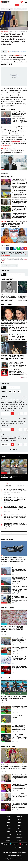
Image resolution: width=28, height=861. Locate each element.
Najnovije (7, 539)
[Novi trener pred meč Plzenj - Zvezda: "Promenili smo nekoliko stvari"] (6, 710)
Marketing (8, 852)
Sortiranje (4, 391)
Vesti (2, 31)
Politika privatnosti (11, 855)
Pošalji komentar (16, 274)
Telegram (7, 255)
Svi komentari (14, 449)
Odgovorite (5, 414)
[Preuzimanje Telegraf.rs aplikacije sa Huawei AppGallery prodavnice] (23, 844)
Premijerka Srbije (13, 265)
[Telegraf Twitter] (12, 847)
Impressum (14, 852)
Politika (6, 31)
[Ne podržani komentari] (19, 391)
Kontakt (19, 855)
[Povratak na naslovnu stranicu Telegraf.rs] (5, 2)
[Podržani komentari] (14, 391)
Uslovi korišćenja (22, 852)
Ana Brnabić (17, 55)
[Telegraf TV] (20, 847)
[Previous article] (1, 430)
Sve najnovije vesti (14, 533)
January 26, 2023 (6, 145)
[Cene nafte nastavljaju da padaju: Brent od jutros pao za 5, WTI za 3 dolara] (6, 670)
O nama (3, 852)
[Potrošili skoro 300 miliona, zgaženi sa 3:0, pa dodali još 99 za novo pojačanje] (14, 687)
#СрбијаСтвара (16, 141)
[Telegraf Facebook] (7, 847)
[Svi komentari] (10, 391)
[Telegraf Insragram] (16, 847)
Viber (2, 255)
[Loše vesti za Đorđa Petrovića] (6, 719)
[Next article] (27, 430)
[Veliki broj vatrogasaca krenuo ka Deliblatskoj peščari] (14, 466)
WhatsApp (23, 254)
